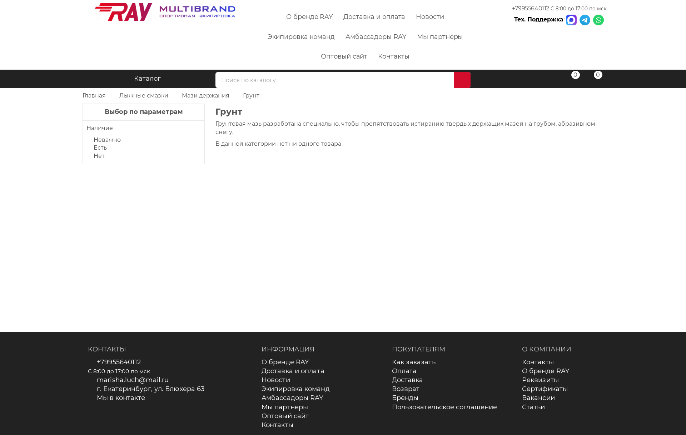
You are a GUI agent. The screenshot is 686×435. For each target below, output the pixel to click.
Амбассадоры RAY (376, 37)
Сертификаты (545, 389)
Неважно (107, 139)
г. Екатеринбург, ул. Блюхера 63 (150, 389)
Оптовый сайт (344, 56)
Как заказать (414, 362)
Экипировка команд (301, 37)
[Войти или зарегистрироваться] (547, 79)
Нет (99, 155)
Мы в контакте (121, 398)
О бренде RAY (309, 17)
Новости (430, 17)
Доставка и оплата (374, 17)
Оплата (404, 371)
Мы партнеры (440, 37)
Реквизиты (540, 380)
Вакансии (538, 398)
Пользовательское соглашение (444, 407)
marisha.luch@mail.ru (133, 380)
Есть (100, 147)
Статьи (533, 407)
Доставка (407, 380)
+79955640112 (530, 8)
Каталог (147, 78)
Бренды (405, 398)
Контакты (393, 56)
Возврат (406, 389)
